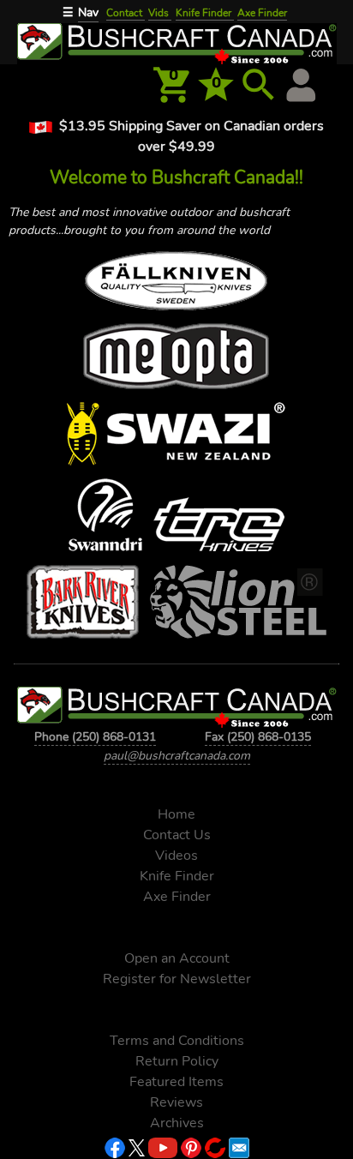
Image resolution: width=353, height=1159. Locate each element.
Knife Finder (205, 13)
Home (176, 814)
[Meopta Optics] (176, 359)
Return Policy (176, 1061)
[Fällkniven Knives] (176, 284)
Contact (125, 13)
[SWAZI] (176, 437)
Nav (88, 12)
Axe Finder (262, 13)
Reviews (176, 1102)
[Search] (258, 84)
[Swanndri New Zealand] (105, 518)
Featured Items (176, 1081)
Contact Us (177, 835)
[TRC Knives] (218, 527)
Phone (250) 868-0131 (95, 737)
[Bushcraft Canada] (176, 42)
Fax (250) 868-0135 (258, 737)
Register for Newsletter (177, 979)
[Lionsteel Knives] (237, 605)
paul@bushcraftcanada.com (177, 756)
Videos (176, 855)
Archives (177, 1123)
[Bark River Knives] (82, 605)
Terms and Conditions (177, 1040)
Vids (159, 13)
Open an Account (177, 958)
